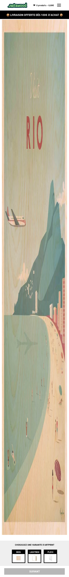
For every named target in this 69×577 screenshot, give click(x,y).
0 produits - (45, 5)
